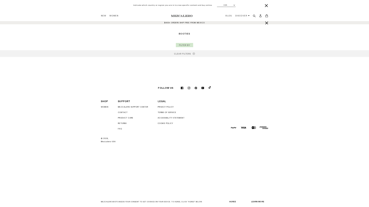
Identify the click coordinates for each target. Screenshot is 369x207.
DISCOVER (241, 15)
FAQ (120, 129)
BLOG (228, 15)
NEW (103, 15)
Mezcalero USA (108, 141)
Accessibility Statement (171, 118)
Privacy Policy (166, 107)
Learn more (257, 202)
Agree (232, 202)
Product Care (125, 118)
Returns (122, 123)
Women (113, 15)
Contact (123, 112)
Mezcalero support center (133, 107)
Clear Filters (183, 53)
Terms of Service (167, 112)
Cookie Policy (165, 123)
